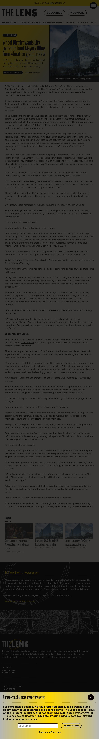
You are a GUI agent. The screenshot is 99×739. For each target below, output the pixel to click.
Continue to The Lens (49, 732)
